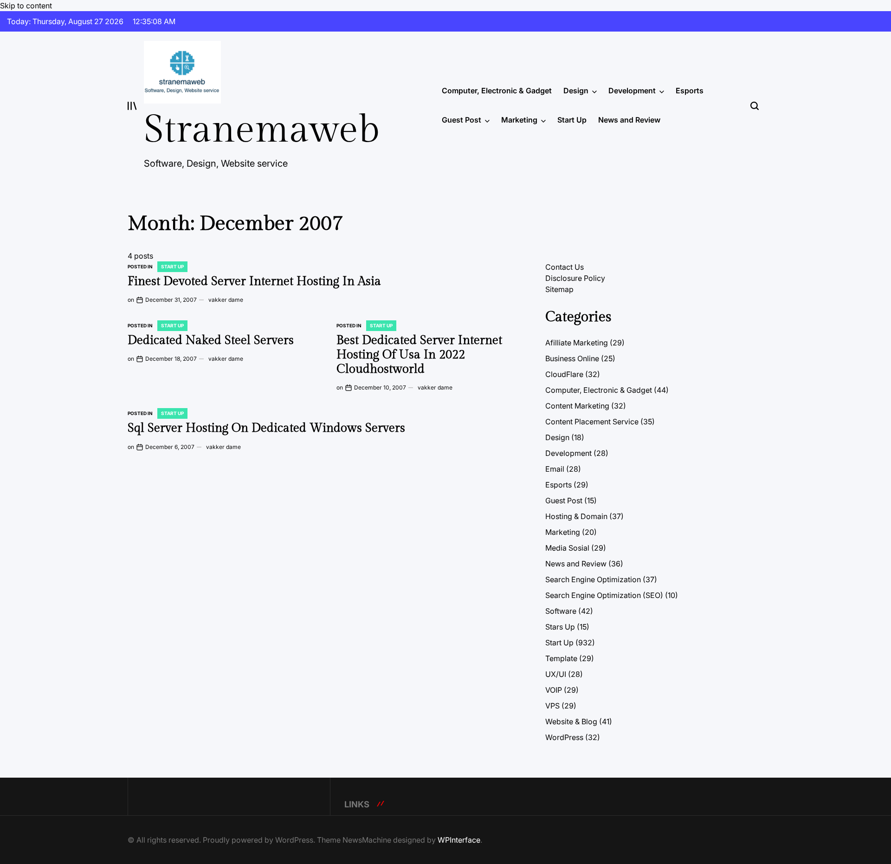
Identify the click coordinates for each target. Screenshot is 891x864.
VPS (552, 705)
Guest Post (461, 119)
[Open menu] (132, 105)
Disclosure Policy (575, 278)
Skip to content (26, 5)
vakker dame (225, 299)
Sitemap (559, 289)
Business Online (572, 358)
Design (575, 90)
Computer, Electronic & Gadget (497, 90)
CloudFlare (564, 374)
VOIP (553, 690)
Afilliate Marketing (576, 342)
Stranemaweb (262, 130)
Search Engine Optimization (593, 579)
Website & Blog (571, 721)
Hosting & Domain (576, 516)
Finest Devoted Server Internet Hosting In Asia (254, 281)
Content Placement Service (592, 421)
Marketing (519, 119)
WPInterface (459, 840)
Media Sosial (567, 547)
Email (554, 469)
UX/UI (555, 674)
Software (560, 611)
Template (561, 658)
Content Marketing (577, 405)
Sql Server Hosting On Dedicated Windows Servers (266, 428)
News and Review (629, 119)
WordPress (564, 737)
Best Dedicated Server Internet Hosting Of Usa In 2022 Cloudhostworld (419, 354)
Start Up (572, 119)
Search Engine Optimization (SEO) (604, 595)
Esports (690, 90)
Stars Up (560, 626)
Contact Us (564, 267)
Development (632, 90)
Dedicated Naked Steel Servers (211, 340)
